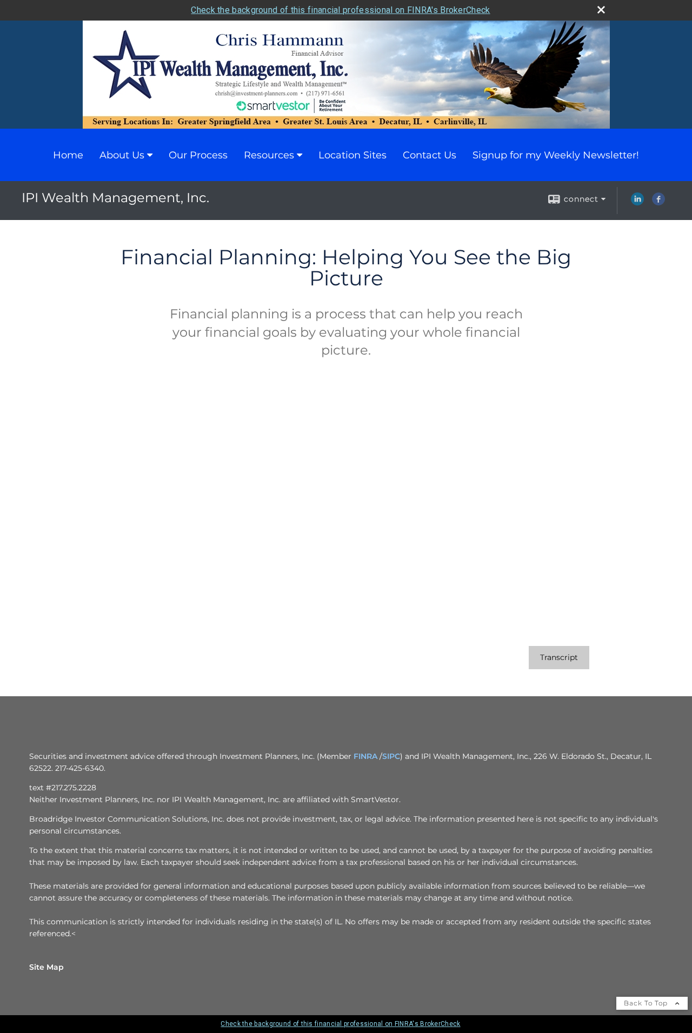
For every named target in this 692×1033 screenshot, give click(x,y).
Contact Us (429, 155)
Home (68, 155)
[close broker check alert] (601, 9)
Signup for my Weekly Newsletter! (556, 155)
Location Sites (352, 155)
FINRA (365, 756)
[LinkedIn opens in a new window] (637, 203)
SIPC (391, 756)
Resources (269, 155)
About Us (121, 155)
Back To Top (647, 1003)
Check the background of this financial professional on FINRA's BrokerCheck (340, 10)
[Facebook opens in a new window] (658, 203)
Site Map (46, 967)
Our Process (198, 155)
